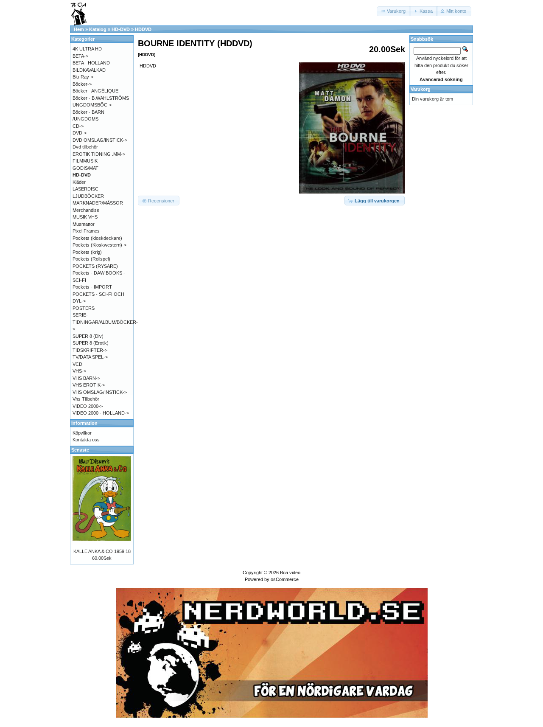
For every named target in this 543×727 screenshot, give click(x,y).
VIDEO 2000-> (88, 406)
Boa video (290, 572)
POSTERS (84, 308)
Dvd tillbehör (85, 146)
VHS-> (79, 370)
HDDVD (143, 29)
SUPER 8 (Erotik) (91, 342)
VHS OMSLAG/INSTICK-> (100, 392)
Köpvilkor (82, 432)
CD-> (78, 126)
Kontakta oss (86, 439)
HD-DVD (121, 29)
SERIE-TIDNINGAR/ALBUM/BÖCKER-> (105, 321)
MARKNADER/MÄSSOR (98, 202)
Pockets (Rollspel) (91, 258)
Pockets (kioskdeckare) (97, 238)
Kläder (79, 182)
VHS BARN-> (86, 378)
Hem (79, 29)
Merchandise (86, 210)
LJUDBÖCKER (88, 196)
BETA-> (80, 56)
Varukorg (421, 89)
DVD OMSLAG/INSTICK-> (100, 140)
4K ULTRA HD (87, 48)
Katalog (97, 29)
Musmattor (84, 224)
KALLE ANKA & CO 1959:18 (102, 551)
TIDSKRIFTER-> (90, 350)
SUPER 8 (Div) (88, 336)
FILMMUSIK (85, 160)
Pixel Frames (86, 230)
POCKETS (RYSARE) (95, 266)
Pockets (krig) (87, 252)
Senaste (80, 449)
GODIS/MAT (85, 168)
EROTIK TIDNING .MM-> (99, 154)
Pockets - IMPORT (92, 286)
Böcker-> (82, 84)
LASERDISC (85, 188)
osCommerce (285, 579)
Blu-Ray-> (83, 76)
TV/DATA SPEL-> (90, 356)
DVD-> (80, 132)
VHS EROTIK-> (89, 384)
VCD (77, 364)
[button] (394, 11)
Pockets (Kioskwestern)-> (99, 244)
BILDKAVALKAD (89, 70)
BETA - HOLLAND (91, 62)
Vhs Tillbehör (86, 398)
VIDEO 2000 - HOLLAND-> (101, 412)
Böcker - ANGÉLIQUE (95, 90)
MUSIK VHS (85, 216)
